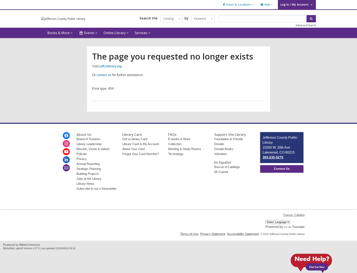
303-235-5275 (273, 157)
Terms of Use (189, 234)
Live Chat (311, 261)
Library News (85, 183)
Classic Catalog (294, 215)
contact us (103, 75)
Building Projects (87, 173)
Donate (219, 144)
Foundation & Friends (228, 139)
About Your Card (133, 149)
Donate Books (223, 149)
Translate (298, 227)
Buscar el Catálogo (227, 167)
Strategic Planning (88, 168)
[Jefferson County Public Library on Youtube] (66, 151)
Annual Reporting (88, 164)
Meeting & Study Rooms (184, 149)
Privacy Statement (212, 234)
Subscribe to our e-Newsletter (96, 188)
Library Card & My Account (140, 144)
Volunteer (220, 154)
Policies (81, 154)
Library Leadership (88, 144)
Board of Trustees (88, 139)
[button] (238, 4)
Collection (174, 144)
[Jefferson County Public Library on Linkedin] (66, 159)
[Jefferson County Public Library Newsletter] (66, 167)
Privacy (81, 159)
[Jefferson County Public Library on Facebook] (66, 135)
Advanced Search (306, 25)
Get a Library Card (134, 139)
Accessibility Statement (243, 234)
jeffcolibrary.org (110, 66)
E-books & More (179, 139)
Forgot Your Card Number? (140, 154)
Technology (175, 154)
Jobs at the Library (88, 178)
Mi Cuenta (221, 172)
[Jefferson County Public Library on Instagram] (66, 143)
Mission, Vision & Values (93, 149)
